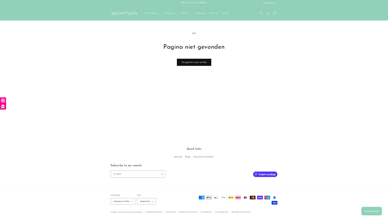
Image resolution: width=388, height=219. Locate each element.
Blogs (188, 156)
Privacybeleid (170, 212)
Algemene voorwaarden (188, 212)
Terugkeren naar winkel (194, 62)
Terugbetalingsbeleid (153, 212)
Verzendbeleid (206, 212)
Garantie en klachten (203, 156)
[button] (152, 13)
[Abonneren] (161, 174)
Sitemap (178, 156)
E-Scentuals (121, 212)
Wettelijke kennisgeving (241, 212)
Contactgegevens (222, 212)
